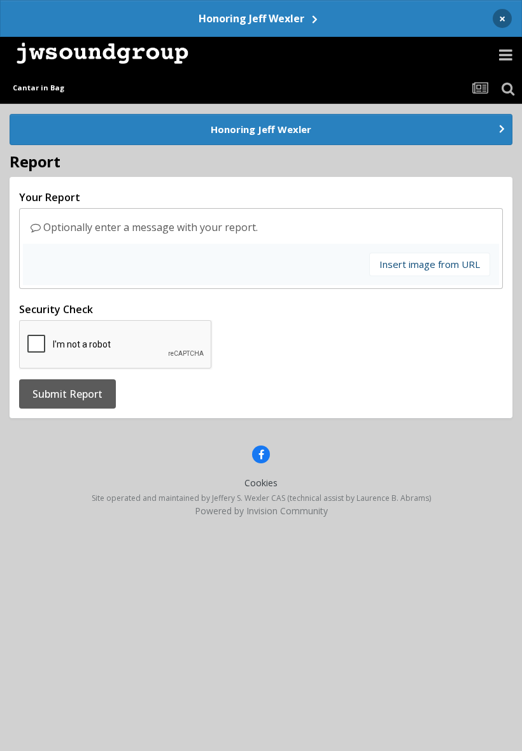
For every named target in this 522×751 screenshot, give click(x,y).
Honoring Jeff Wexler (251, 18)
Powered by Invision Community (261, 511)
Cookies (261, 483)
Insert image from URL (429, 264)
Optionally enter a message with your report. (149, 227)
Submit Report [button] (67, 394)
